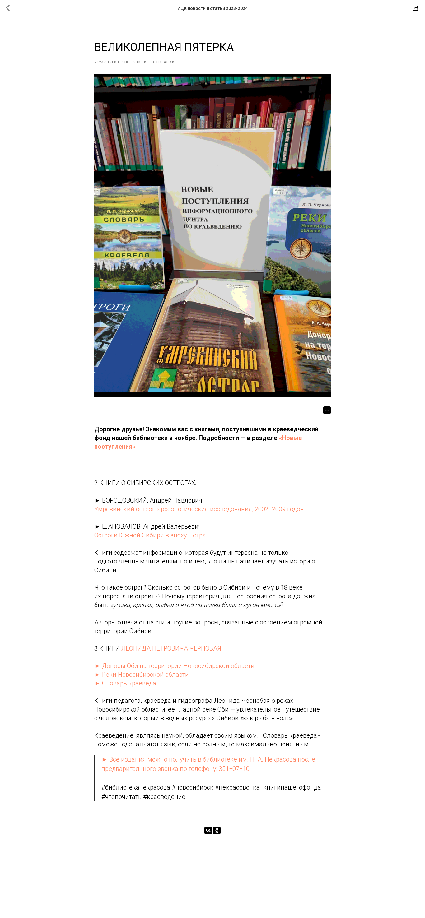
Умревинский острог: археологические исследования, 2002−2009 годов (199, 509)
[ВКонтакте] (208, 830)
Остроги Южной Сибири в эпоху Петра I (151, 535)
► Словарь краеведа (125, 683)
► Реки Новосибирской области (141, 674)
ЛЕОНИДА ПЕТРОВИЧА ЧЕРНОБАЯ (171, 648)
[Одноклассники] (217, 830)
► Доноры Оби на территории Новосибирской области (174, 666)
